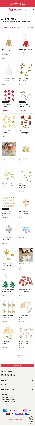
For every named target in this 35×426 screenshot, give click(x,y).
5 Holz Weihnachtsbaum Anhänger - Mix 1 (24, 132)
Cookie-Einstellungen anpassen (18, 419)
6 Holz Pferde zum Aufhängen (7, 316)
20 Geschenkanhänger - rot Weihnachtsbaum (25, 50)
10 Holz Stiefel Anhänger (6, 342)
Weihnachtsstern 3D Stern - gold (25, 159)
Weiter (20, 355)
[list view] (32, 27)
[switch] (31, 423)
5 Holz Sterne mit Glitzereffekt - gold (24, 79)
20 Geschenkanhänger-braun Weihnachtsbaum (8, 51)
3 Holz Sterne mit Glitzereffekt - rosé (24, 105)
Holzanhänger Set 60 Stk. (25, 264)
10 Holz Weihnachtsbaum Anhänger (24, 185)
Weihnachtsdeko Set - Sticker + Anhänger (8, 159)
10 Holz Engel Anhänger (6, 131)
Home (2, 15)
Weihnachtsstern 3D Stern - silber (8, 238)
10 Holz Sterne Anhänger (6, 105)
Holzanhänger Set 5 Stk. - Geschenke (25, 290)
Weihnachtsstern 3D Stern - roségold (25, 212)
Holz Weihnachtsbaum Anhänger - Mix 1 (25, 342)
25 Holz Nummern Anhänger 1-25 (7, 212)
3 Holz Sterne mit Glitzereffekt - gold (7, 185)
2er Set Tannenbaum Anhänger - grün (8, 290)
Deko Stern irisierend (25, 238)
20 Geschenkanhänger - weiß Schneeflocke (8, 79)
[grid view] (28, 27)
